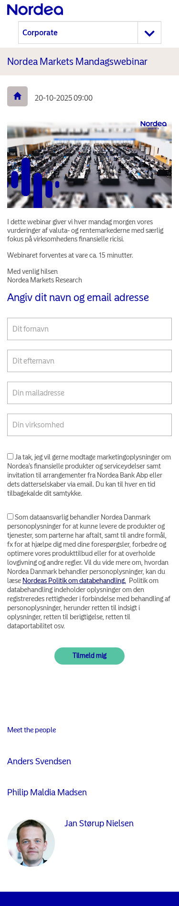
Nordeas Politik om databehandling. (74, 580)
